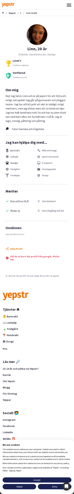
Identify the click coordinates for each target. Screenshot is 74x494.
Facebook (9, 426)
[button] (66, 486)
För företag (10, 393)
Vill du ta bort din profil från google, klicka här (34, 258)
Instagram (9, 419)
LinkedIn (8, 432)
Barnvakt (14, 150)
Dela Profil (16, 248)
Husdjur (14, 162)
